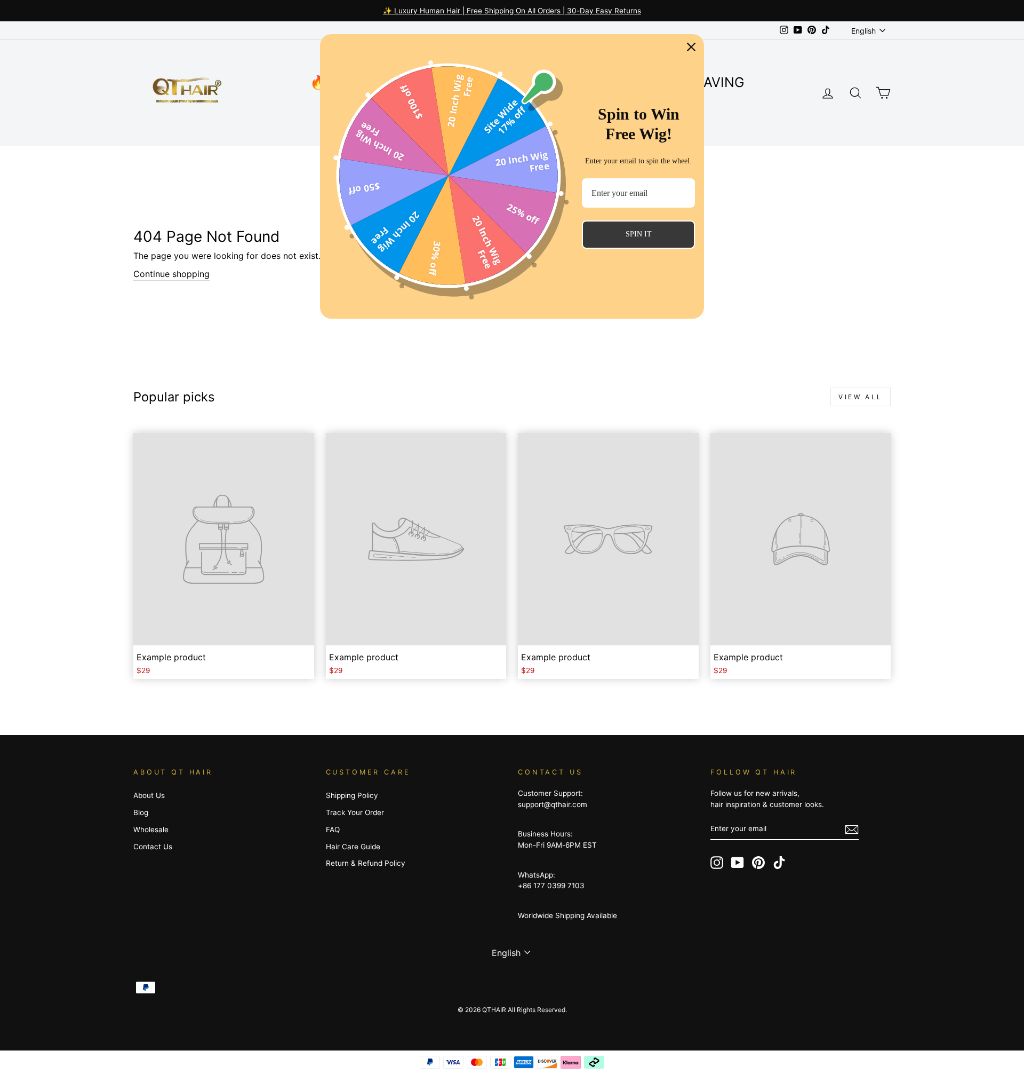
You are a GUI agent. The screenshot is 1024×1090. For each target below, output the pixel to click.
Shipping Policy (352, 795)
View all (860, 397)
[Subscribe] (852, 829)
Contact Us (152, 846)
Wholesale (151, 829)
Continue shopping (171, 273)
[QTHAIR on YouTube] (737, 862)
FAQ (333, 829)
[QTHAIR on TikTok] (779, 862)
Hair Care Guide (353, 846)
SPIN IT (639, 234)
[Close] (691, 47)
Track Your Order (355, 812)
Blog (140, 812)
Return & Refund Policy (365, 863)
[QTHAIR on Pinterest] (758, 862)
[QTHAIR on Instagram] (716, 862)
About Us (149, 795)
